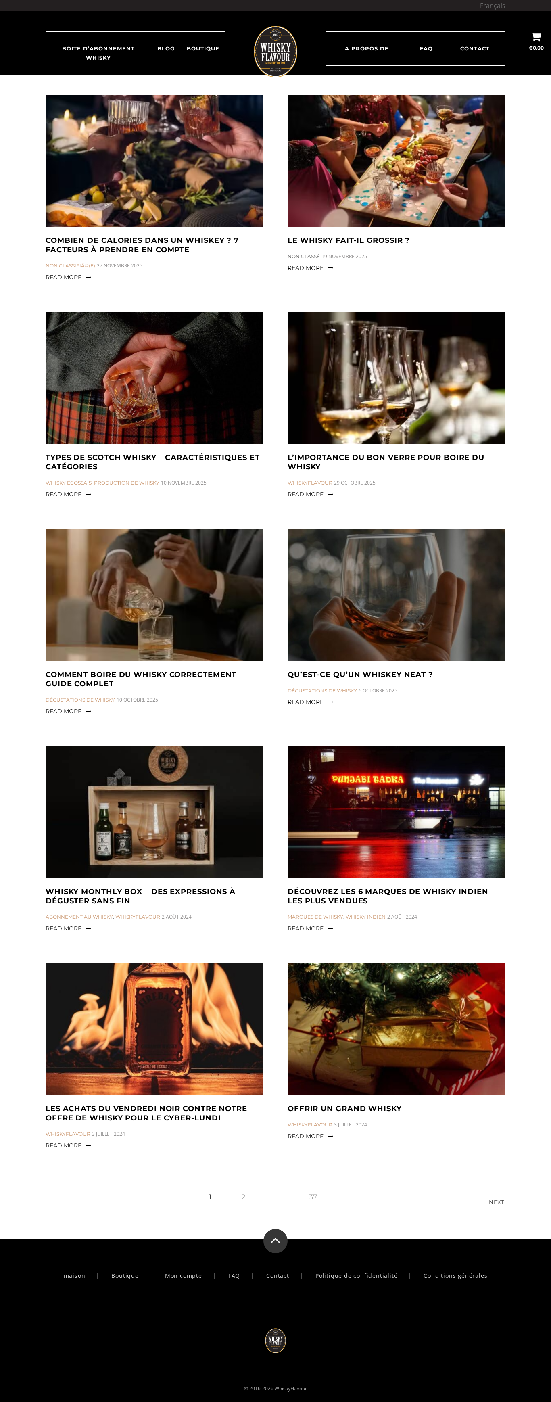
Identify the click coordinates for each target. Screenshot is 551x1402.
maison (75, 1276)
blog (166, 48)
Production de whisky (126, 483)
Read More (63, 277)
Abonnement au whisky (79, 917)
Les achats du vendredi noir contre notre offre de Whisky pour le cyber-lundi (146, 1113)
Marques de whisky (315, 917)
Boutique (203, 48)
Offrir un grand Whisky (345, 1108)
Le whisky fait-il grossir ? (349, 240)
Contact (475, 48)
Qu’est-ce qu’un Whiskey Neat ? (360, 674)
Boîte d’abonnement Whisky (98, 53)
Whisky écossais (69, 483)
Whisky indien (366, 917)
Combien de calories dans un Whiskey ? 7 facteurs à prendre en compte (142, 245)
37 (313, 1197)
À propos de (367, 48)
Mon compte (183, 1276)
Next (497, 1202)
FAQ (426, 48)
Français (492, 5)
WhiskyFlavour (310, 483)
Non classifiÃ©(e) (70, 266)
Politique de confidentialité (356, 1276)
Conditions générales (455, 1276)
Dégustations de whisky (80, 700)
